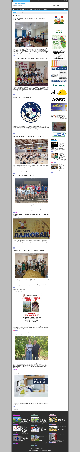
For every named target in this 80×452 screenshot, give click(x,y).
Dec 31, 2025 (41, 417)
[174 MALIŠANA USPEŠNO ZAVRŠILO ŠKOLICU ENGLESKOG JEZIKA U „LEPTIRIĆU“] (31, 73)
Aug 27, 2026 (61, 142)
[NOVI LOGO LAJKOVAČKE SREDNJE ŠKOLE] (31, 112)
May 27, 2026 (60, 426)
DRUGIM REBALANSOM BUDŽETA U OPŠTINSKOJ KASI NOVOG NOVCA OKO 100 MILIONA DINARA (29, 19)
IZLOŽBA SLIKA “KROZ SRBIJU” (19, 289)
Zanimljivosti (39, 9)
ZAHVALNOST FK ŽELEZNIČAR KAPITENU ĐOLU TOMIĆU (39, 0)
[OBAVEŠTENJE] (31, 386)
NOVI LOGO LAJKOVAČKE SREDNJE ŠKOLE (22, 97)
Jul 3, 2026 (59, 417)
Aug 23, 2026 (23, 436)
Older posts (16, 409)
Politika (26, 9)
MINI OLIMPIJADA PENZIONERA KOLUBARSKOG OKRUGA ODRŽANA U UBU (28, 136)
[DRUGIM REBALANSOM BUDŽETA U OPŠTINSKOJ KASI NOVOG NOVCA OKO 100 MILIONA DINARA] (31, 34)
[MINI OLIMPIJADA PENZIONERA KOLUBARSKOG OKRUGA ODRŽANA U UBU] (31, 151)
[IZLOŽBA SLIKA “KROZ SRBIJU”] (31, 308)
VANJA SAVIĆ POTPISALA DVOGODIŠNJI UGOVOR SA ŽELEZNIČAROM (28, 333)
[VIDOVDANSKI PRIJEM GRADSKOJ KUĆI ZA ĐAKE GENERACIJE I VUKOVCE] (31, 265)
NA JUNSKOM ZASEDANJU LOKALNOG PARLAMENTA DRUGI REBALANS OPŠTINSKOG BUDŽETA (31, 215)
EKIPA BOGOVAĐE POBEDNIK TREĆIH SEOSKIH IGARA (24, 175)
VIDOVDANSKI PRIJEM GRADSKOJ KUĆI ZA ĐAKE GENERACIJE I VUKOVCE (28, 250)
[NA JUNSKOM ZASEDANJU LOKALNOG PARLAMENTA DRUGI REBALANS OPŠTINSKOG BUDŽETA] (31, 228)
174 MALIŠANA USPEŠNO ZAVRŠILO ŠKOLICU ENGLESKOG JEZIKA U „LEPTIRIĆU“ (30, 58)
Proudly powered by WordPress (34, 450)
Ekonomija (22, 9)
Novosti (17, 9)
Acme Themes (49, 450)
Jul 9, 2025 (41, 436)
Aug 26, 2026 (61, 153)
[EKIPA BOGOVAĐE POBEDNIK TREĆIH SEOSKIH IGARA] (31, 190)
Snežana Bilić (20, 20)
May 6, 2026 (59, 434)
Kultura (31, 9)
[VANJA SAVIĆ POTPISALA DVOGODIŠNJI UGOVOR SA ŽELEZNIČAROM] (31, 348)
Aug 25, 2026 (61, 164)
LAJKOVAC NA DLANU (20, 4)
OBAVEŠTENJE (16, 372)
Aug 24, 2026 (23, 417)
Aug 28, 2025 (41, 427)
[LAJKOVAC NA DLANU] (14, 9)
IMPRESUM (45, 9)
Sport (35, 9)
